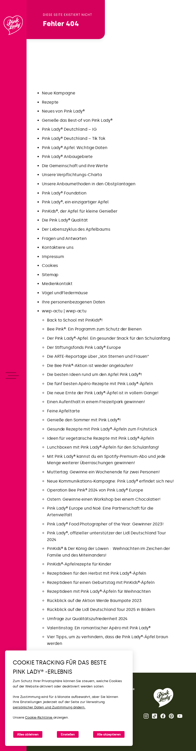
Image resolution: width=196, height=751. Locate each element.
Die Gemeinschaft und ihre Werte (75, 165)
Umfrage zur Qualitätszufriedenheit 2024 (87, 618)
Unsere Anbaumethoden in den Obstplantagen (89, 183)
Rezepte (50, 102)
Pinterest (171, 716)
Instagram (146, 716)
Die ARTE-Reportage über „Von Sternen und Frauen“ (98, 356)
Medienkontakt (57, 283)
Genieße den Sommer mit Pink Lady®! (84, 419)
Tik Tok (154, 716)
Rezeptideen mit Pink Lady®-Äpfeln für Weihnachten (99, 591)
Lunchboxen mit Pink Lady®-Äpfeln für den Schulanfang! (103, 447)
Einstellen (68, 734)
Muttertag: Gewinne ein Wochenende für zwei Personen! (103, 472)
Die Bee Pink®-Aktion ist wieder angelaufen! (90, 365)
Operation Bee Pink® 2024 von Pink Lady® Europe (95, 490)
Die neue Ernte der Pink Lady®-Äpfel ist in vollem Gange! (102, 392)
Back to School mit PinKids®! (75, 320)
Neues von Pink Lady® (63, 111)
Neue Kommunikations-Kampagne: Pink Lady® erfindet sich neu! (110, 481)
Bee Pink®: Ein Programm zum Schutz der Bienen (94, 329)
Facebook (163, 716)
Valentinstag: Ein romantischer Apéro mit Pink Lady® (99, 627)
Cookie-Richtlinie (39, 717)
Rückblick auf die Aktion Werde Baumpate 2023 (94, 600)
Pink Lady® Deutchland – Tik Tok (73, 138)
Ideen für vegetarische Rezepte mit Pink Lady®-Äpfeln (100, 438)
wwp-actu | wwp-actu (64, 311)
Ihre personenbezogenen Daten (73, 302)
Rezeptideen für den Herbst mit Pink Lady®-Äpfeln (96, 573)
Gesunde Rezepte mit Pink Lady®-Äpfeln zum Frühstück (102, 429)
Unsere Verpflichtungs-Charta (72, 174)
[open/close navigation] (13, 375)
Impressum (53, 256)
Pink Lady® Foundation (64, 193)
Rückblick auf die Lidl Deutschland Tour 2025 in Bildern (101, 609)
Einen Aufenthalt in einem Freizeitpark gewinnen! (96, 401)
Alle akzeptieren (109, 734)
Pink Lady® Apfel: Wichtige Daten (74, 147)
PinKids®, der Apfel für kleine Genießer (79, 211)
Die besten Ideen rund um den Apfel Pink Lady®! (94, 374)
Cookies (50, 265)
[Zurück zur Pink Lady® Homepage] (163, 697)
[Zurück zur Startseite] (13, 25)
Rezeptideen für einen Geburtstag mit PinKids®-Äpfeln (101, 582)
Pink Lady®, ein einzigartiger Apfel (75, 202)
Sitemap (50, 274)
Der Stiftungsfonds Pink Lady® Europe (84, 347)
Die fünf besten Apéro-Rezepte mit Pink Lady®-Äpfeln (100, 383)
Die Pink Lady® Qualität (65, 220)
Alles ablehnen (28, 734)
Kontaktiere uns (58, 247)
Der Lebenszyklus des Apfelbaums (76, 229)
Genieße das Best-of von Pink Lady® (77, 120)
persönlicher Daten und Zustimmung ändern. (49, 707)
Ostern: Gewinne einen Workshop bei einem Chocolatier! (104, 499)
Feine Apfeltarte (63, 411)
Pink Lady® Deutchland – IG (69, 129)
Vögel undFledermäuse (65, 292)
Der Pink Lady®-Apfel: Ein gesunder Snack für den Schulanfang (108, 338)
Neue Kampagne (58, 93)
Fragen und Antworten (64, 238)
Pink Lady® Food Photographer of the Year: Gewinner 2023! (105, 524)
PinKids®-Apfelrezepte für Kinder (79, 564)
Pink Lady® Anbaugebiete (67, 156)
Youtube (180, 716)
